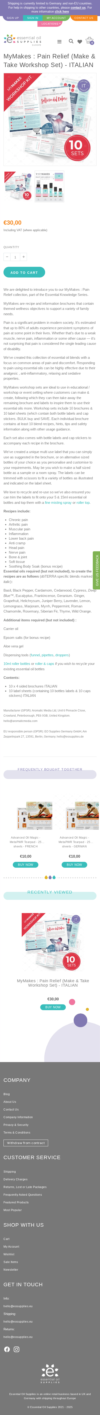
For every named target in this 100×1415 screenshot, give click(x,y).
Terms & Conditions (16, 1132)
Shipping (9, 1171)
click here (62, 11)
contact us (78, 7)
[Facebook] (6, 1348)
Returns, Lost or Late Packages (25, 1187)
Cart (6, 1239)
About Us (9, 1102)
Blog (6, 1094)
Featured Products (16, 1202)
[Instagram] (16, 1348)
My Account (11, 1246)
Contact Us (11, 1109)
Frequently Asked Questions (22, 1194)
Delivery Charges (15, 1179)
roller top (83, 502)
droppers (62, 655)
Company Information (18, 1117)
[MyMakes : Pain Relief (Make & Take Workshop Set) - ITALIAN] (53, 946)
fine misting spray (58, 502)
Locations (50, 23)
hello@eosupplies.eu (18, 1306)
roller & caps (44, 664)
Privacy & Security (15, 1125)
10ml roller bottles (16, 664)
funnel (35, 655)
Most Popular (12, 1210)
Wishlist (8, 1254)
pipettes (47, 655)
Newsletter (10, 1269)
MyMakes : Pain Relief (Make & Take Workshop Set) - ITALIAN (53, 983)
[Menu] (59, 41)
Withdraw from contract (26, 1143)
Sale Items (10, 1262)
